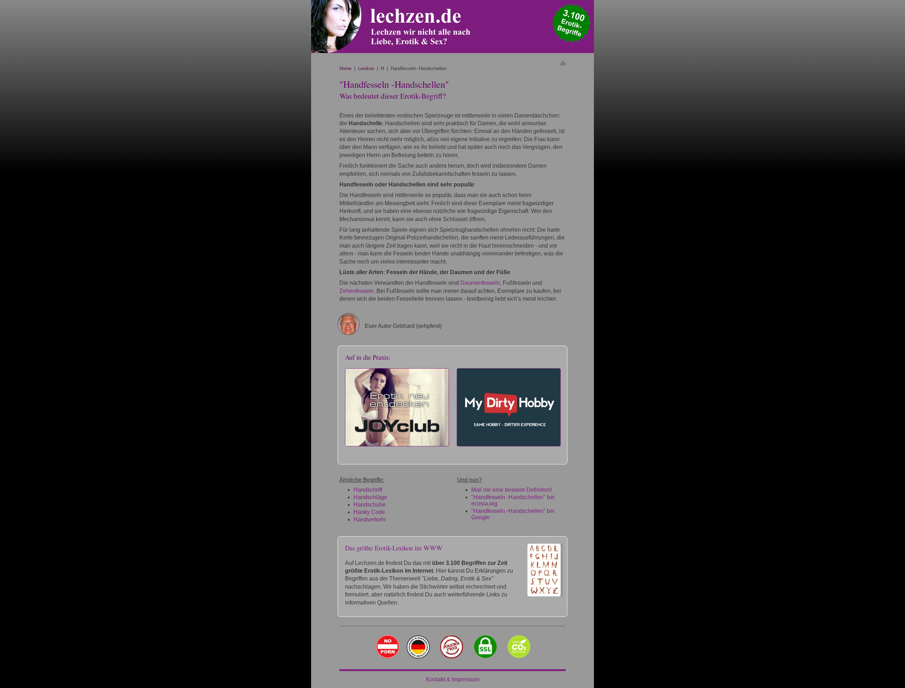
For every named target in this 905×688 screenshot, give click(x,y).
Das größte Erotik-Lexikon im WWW (394, 547)
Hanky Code (369, 512)
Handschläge (370, 497)
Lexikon (366, 68)
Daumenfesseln (480, 283)
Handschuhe (370, 505)
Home (345, 68)
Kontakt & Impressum (452, 679)
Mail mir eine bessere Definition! (511, 490)
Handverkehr (370, 519)
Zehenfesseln (356, 291)
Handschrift (368, 490)
